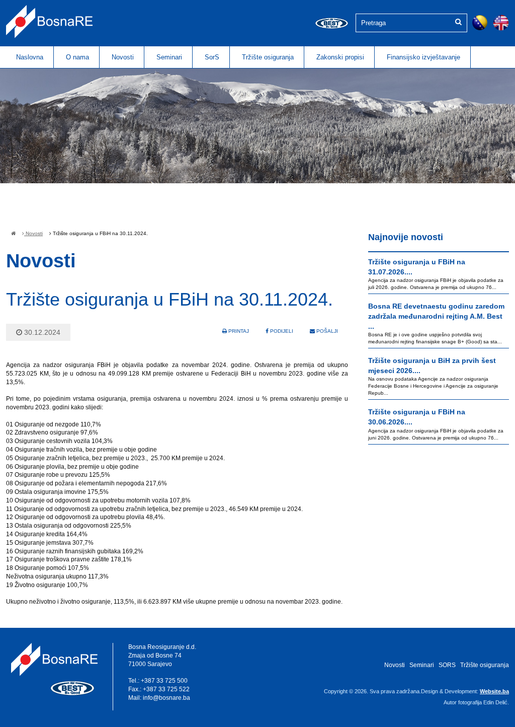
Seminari (169, 57)
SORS (447, 665)
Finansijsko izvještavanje (423, 57)
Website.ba (494, 691)
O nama (77, 57)
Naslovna (29, 57)
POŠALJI (326, 331)
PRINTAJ (238, 331)
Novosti (123, 57)
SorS (212, 57)
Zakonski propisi (340, 57)
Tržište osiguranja (268, 57)
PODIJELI (281, 331)
